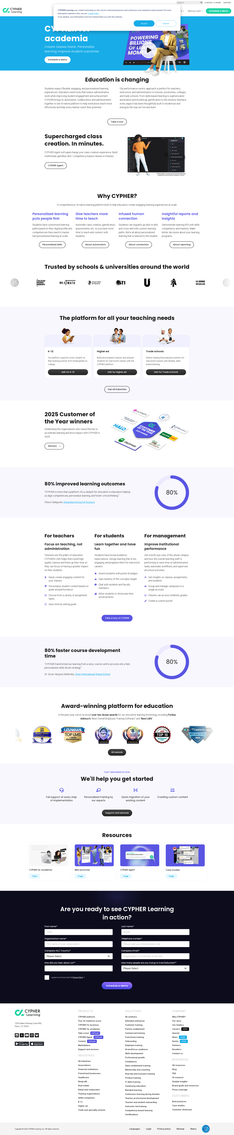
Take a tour (117, 121)
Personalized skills (52, 244)
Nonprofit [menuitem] (82, 1081)
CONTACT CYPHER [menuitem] (213, 2)
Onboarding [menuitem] (130, 1041)
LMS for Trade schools (166, 372)
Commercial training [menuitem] (135, 1033)
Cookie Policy (93, 13)
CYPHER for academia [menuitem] (89, 1029)
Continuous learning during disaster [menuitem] (142, 1094)
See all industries (117, 389)
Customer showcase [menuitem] (182, 1109)
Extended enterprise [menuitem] (135, 1021)
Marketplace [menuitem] (84, 1045)
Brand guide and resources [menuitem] (185, 1085)
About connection (139, 244)
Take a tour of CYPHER (117, 618)
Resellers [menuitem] (176, 1049)
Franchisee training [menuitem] (134, 1037)
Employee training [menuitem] (133, 1045)
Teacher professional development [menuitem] (142, 1098)
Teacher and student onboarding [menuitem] (141, 1102)
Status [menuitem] (193, 1129)
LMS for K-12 (67, 372)
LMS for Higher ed (117, 372)
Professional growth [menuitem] (135, 1057)
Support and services (117, 812)
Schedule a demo (218, 10)
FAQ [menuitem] (174, 1073)
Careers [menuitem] (180, 1029)
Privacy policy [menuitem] (163, 1129)
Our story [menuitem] (176, 1021)
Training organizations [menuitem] (89, 1094)
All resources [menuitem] (178, 1065)
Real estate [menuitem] (83, 1085)
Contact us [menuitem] (177, 1053)
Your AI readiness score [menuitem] (89, 1021)
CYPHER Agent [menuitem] (90, 1037)
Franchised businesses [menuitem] (89, 1073)
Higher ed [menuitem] (83, 1106)
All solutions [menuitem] (131, 1017)
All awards (117, 752)
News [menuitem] (179, 1037)
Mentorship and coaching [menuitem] (137, 1070)
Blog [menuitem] (174, 1069)
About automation (95, 244)
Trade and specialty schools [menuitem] (91, 1110)
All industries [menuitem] (84, 1061)
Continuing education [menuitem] (135, 1086)
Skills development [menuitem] (134, 1053)
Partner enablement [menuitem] (134, 1029)
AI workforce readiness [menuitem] (136, 1049)
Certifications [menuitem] (131, 1114)
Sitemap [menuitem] (180, 1129)
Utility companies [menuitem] (86, 1098)
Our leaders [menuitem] (178, 1025)
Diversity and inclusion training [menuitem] (140, 1074)
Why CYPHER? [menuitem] (179, 1017)
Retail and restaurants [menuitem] (89, 1089)
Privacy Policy (78, 977)
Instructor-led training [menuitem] (135, 1106)
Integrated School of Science (79, 502)
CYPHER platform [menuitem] (86, 1017)
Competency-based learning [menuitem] (138, 1110)
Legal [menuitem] (148, 1129)
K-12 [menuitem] (80, 1102)
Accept (144, 23)
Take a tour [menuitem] (88, 1033)
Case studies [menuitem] (178, 1105)
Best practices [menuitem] (179, 1101)
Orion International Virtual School (92, 674)
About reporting (182, 244)
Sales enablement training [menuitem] (137, 1065)
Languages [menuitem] (134, 1129)
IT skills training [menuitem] (132, 1082)
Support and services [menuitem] (88, 1049)
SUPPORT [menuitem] (227, 2)
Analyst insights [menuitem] (179, 1081)
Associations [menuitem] (84, 1065)
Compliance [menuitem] (131, 1061)
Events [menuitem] (179, 1041)
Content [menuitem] (86, 1041)
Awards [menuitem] (175, 1033)
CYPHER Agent (55, 165)
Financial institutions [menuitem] (88, 1069)
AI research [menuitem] (177, 1077)
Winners (52, 446)
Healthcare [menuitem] (83, 1077)
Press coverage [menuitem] (179, 1089)
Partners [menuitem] (176, 1045)
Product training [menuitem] (133, 1078)
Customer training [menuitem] (133, 1025)
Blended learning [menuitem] (133, 1090)
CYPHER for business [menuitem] (88, 1025)
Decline (166, 23)
